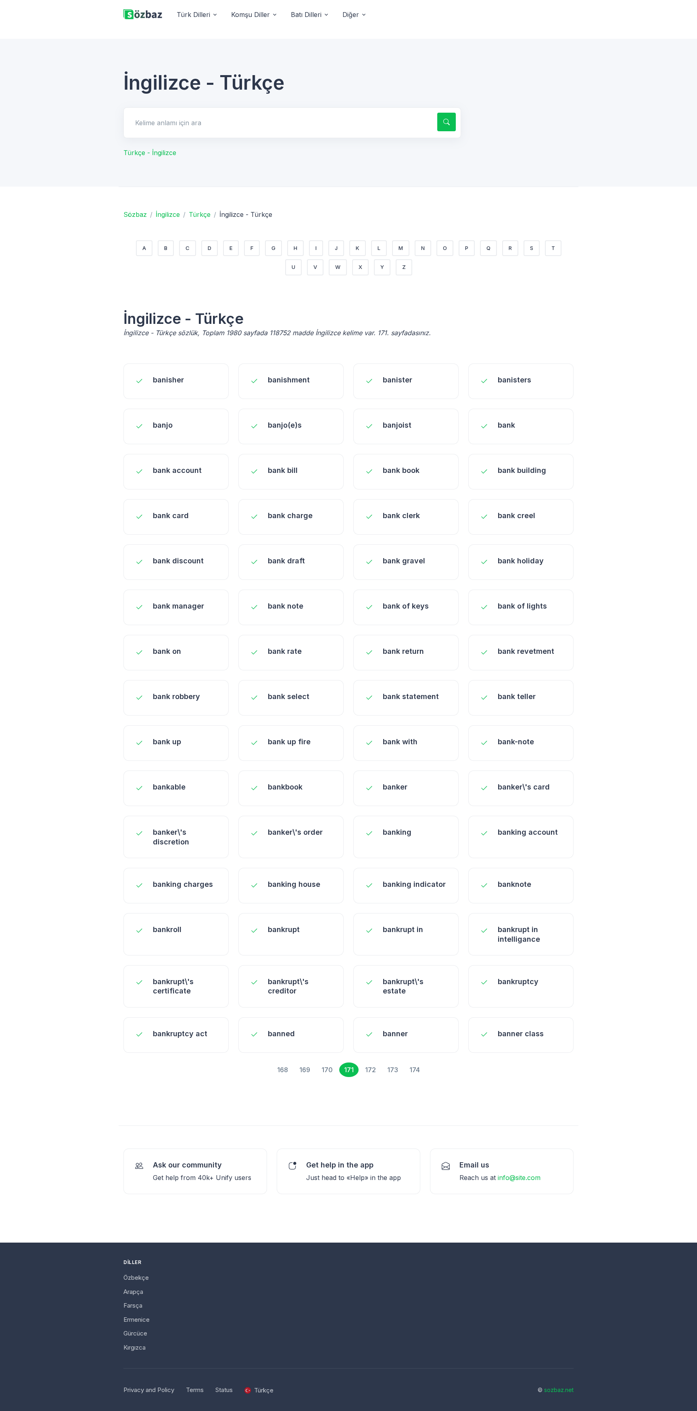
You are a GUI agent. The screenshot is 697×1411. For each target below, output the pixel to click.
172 (370, 1070)
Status (224, 1390)
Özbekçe (136, 1277)
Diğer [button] (350, 14)
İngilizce (168, 214)
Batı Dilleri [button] (306, 14)
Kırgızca (134, 1347)
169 (304, 1070)
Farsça (132, 1305)
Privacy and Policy (148, 1390)
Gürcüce (135, 1333)
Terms (195, 1390)
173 (392, 1070)
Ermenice (136, 1319)
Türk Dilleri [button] (193, 14)
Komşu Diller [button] (250, 14)
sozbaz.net (559, 1389)
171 (349, 1070)
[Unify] (142, 15)
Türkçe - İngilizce (149, 153)
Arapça (133, 1292)
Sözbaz (135, 214)
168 (282, 1070)
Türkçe (200, 214)
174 (414, 1070)
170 (327, 1070)
